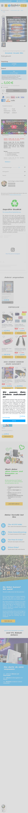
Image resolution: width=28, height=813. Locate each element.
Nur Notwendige (6, 417)
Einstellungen (22, 416)
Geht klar (14, 420)
